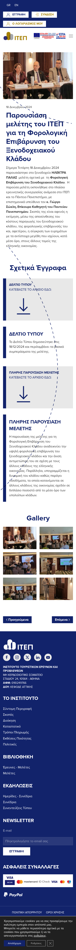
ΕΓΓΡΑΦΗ (18, 14)
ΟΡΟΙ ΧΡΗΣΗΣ (55, 912)
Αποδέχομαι (14, 943)
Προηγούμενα (18, 620)
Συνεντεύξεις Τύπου (17, 808)
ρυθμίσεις (40, 935)
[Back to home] (15, 36)
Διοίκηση (9, 721)
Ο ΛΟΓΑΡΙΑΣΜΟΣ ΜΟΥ (27, 23)
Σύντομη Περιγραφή (17, 709)
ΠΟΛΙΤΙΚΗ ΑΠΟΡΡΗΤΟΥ (27, 912)
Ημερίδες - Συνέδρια (17, 796)
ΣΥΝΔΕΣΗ (47, 14)
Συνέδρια (9, 802)
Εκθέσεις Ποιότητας (17, 738)
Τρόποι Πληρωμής (16, 732)
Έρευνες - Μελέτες (16, 767)
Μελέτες (9, 773)
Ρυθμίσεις (36, 943)
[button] (71, 36)
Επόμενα (61, 620)
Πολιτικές (10, 744)
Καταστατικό (12, 726)
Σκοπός (8, 715)
